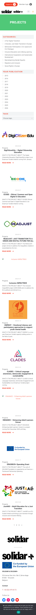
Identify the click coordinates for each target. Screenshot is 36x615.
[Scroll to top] (34, 602)
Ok (18, 612)
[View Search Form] (28, 11)
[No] (34, 609)
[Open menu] (33, 11)
